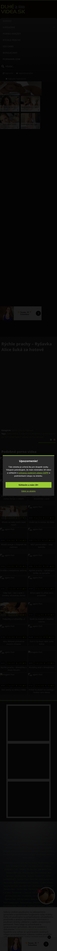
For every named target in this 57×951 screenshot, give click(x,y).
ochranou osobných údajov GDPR (33, 473)
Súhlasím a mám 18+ (28, 485)
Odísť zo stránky (28, 491)
